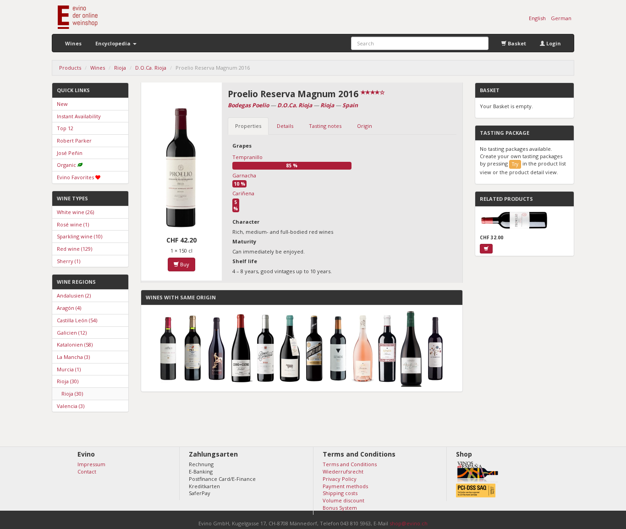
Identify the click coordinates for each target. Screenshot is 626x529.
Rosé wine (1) (73, 224)
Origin (364, 125)
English (537, 18)
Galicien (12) (72, 332)
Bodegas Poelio (248, 105)
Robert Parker (74, 140)
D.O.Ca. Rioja (294, 105)
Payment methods (345, 486)
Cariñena (243, 193)
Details (285, 125)
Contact (86, 471)
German (561, 18)
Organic (66, 164)
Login (553, 43)
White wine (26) (75, 212)
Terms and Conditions (350, 464)
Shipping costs (340, 493)
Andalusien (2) (74, 295)
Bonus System (340, 507)
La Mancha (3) (73, 356)
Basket (516, 43)
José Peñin (69, 152)
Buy (184, 264)
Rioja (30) (67, 381)
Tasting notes (325, 125)
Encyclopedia (113, 43)
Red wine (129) (74, 248)
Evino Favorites (75, 177)
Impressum (91, 464)
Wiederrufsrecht (343, 471)
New (62, 103)
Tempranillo (247, 157)
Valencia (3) (70, 405)
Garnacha (244, 175)
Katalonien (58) (75, 344)
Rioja (327, 105)
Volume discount (343, 500)
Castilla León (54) (77, 320)
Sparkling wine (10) (79, 236)
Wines (73, 43)
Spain (350, 105)
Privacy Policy (340, 478)
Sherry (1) (68, 261)
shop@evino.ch (409, 523)
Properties (248, 125)
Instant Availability (79, 116)
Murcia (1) (69, 369)
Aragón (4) (69, 307)
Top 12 (65, 128)
